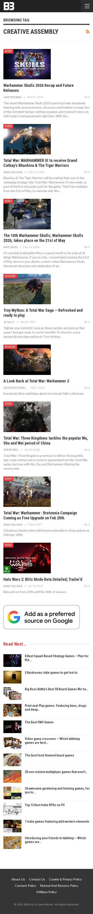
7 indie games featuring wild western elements (57, 821)
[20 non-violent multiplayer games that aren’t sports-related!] (12, 776)
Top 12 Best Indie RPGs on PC (45, 805)
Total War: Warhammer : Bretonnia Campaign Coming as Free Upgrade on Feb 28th (40, 515)
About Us (18, 879)
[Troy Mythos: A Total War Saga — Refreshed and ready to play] (27, 289)
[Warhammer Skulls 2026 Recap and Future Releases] (27, 64)
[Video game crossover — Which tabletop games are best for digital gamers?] (12, 743)
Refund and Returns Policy (59, 885)
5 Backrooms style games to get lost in (51, 672)
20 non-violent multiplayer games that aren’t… (56, 772)
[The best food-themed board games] (12, 760)
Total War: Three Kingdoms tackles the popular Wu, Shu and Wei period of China (45, 440)
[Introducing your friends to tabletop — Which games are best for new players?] (12, 842)
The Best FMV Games (39, 722)
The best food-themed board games (49, 755)
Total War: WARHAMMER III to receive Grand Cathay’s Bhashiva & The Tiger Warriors (40, 163)
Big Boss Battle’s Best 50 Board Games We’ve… (56, 689)
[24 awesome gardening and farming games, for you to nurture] (12, 793)
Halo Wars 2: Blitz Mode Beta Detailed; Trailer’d (42, 579)
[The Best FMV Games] (12, 726)
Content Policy (25, 885)
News (8, 51)
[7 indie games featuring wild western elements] (12, 826)
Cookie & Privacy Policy (65, 879)
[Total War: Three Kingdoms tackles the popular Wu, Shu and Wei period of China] (27, 416)
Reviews (10, 276)
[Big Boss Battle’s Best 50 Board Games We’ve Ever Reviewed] (12, 693)
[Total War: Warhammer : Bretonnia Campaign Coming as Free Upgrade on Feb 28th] (27, 491)
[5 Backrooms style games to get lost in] (12, 677)
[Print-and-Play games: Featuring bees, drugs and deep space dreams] (12, 710)
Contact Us (37, 879)
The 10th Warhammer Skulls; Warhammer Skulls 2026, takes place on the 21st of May (43, 238)
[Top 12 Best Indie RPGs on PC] (12, 809)
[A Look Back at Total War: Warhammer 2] (27, 360)
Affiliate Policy (46, 892)
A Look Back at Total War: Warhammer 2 (36, 381)
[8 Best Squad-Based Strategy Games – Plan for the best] (12, 660)
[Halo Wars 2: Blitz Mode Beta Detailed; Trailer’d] (27, 558)
